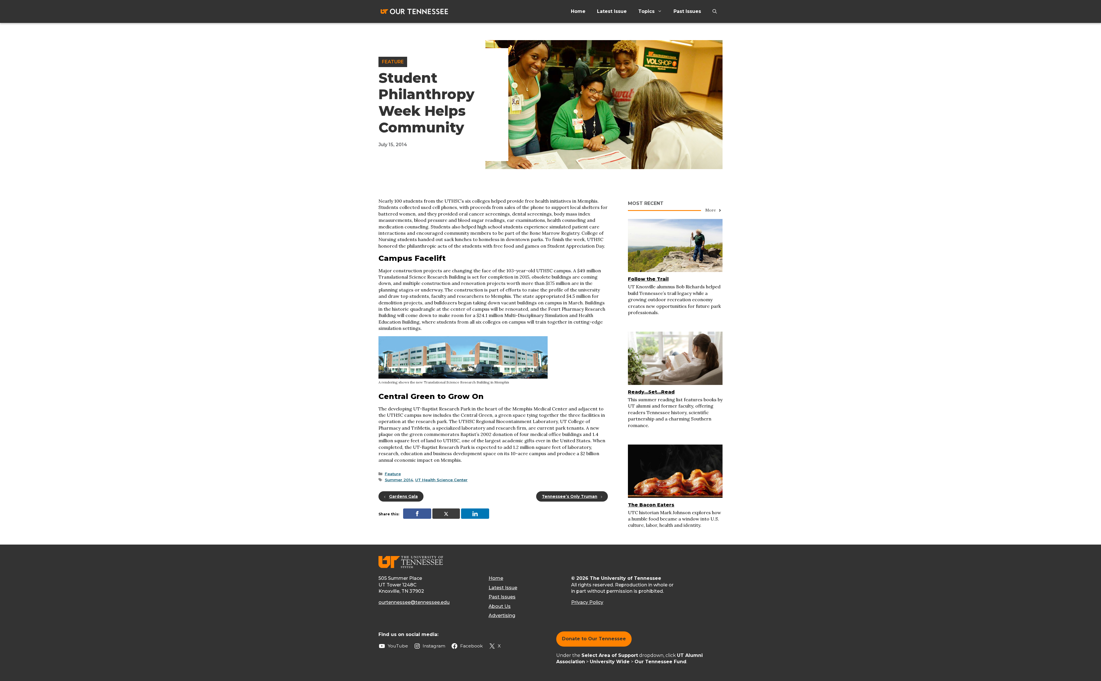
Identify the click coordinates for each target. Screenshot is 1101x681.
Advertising (502, 615)
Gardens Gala (403, 496)
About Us (500, 606)
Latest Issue (612, 11)
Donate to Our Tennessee (594, 638)
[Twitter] (446, 513)
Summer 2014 (399, 480)
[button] (715, 11)
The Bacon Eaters (651, 505)
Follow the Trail (648, 279)
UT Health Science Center (441, 480)
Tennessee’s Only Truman (569, 496)
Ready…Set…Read (651, 392)
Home (578, 11)
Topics (646, 11)
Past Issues (687, 11)
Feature (393, 61)
